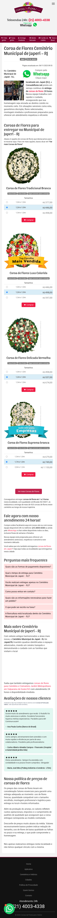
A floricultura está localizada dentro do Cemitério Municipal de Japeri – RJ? (28, 615)
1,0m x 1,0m (21, 202)
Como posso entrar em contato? (20, 591)
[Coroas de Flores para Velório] (28, 7)
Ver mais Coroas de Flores (28, 491)
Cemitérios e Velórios (28, 874)
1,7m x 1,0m (20, 462)
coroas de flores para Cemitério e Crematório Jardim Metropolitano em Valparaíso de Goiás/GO (27, 686)
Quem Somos (28, 890)
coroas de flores (36, 91)
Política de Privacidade (28, 885)
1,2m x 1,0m (21, 207)
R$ (47, 202)
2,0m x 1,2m (20, 467)
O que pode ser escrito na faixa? (20, 607)
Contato (28, 895)
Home (28, 864)
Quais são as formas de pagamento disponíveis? (28, 566)
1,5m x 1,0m (21, 212)
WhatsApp (12, 530)
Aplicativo (29, 869)
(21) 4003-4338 (39, 20)
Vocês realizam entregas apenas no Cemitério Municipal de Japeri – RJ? (26, 584)
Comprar (30, 220)
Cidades (28, 879)
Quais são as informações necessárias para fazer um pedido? (28, 599)
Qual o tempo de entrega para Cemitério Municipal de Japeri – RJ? (23, 574)
